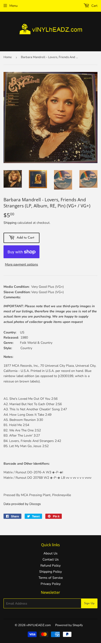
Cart (93, 6)
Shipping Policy (50, 571)
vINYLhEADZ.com (38, 625)
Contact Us (51, 559)
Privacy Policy (51, 584)
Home (8, 57)
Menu (13, 6)
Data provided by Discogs (22, 504)
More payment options (21, 264)
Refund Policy (50, 565)
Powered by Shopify (69, 625)
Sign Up (89, 603)
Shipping (10, 223)
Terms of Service (51, 578)
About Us (50, 553)
